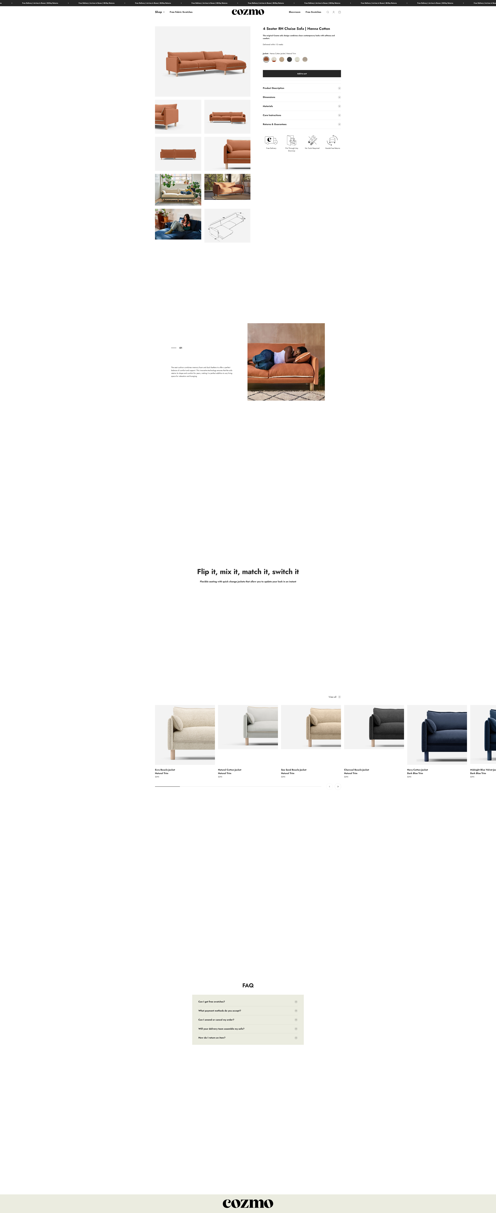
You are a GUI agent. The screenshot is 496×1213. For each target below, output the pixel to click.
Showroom (294, 12)
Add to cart (302, 73)
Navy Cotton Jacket (417, 771)
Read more (269, 862)
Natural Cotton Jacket (229, 771)
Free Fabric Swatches (181, 12)
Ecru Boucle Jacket (165, 771)
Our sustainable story (179, 952)
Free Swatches (313, 12)
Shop (158, 12)
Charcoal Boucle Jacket (356, 771)
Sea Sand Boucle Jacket (293, 771)
